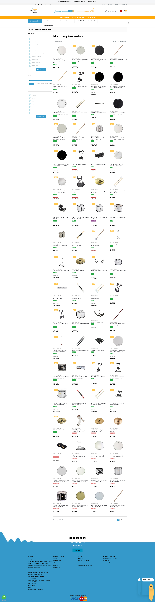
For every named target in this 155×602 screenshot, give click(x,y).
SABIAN (33, 107)
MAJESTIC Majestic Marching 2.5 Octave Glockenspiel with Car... (79, 455)
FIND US (103, 4)
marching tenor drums (36, 62)
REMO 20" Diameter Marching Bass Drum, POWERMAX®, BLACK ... (98, 60)
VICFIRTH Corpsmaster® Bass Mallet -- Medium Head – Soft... (99, 244)
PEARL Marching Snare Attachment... (99, 164)
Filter (32, 83)
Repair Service (48, 25)
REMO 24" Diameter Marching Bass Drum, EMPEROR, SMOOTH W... (98, 455)
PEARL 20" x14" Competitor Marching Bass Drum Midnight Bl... (99, 480)
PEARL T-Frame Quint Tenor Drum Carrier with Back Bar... (60, 324)
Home (31, 29)
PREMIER (33, 98)
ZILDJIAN (33, 113)
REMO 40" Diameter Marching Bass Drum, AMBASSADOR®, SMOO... (80, 480)
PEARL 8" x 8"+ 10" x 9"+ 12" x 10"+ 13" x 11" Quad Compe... (61, 297)
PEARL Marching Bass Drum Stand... (117, 244)
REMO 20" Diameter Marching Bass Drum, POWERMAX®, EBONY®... (98, 86)
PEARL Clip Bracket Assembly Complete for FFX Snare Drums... (60, 244)
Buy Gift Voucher (82, 564)
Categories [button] (31, 33)
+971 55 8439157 (32, 578)
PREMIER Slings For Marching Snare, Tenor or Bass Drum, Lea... (80, 430)
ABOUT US (110, 4)
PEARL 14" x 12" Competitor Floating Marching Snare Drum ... (61, 505)
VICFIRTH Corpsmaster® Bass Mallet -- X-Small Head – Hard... (80, 138)
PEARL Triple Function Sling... (97, 322)
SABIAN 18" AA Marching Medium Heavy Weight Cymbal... (98, 430)
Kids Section (92, 21)
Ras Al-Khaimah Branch (37, 569)
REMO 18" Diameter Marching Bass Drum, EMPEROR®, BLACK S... (117, 86)
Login (54, 562)
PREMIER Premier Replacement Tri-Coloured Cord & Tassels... (61, 351)
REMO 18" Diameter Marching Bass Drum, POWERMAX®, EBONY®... (61, 165)
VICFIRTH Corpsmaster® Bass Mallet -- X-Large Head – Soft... (99, 297)
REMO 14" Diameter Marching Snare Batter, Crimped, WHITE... (99, 505)
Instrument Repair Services (85, 565)
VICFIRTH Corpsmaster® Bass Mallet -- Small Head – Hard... (118, 505)
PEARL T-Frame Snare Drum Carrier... (80, 86)
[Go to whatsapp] (4, 597)
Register (55, 564)
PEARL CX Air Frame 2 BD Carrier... (79, 164)
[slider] (29, 80)
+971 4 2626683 (32, 585)
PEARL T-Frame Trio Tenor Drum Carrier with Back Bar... (117, 404)
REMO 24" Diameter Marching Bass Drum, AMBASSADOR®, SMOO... (117, 138)
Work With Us (56, 567)
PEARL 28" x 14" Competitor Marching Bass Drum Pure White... (118, 271)
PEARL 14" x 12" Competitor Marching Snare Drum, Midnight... (118, 480)
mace (33, 38)
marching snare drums (36, 56)
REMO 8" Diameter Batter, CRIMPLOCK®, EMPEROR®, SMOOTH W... (61, 61)
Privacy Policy (106, 560)
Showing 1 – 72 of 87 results (119, 41)
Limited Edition (80, 21)
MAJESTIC (34, 95)
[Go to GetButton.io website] (3, 600)
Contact (55, 565)
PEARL (33, 101)
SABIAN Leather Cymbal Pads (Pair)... (61, 455)
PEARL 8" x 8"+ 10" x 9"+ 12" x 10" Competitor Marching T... (79, 377)
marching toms (35, 65)
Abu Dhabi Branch (35, 567)
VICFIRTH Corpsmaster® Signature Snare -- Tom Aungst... (117, 324)
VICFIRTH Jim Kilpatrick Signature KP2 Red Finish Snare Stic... (80, 404)
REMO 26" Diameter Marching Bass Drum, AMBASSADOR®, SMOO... (117, 455)
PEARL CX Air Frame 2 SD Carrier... (98, 376)
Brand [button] (30, 90)
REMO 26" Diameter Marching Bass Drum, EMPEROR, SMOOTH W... (117, 351)
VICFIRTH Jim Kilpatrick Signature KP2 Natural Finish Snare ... (80, 244)
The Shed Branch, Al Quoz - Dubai (43, 561)
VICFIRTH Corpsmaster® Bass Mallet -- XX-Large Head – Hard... (99, 404)
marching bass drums (36, 41)
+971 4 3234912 (48, 4)
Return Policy (106, 562)
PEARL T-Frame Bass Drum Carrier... (118, 297)
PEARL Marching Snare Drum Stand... (61, 270)
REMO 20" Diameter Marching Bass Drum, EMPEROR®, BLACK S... (117, 113)
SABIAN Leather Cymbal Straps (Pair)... (80, 350)
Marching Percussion (43, 29)
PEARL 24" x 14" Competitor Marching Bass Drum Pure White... (80, 218)
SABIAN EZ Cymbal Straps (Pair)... (98, 350)
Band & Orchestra (57, 58)
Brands (55, 558)
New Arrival (69, 21)
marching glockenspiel (36, 47)
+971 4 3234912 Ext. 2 (33, 582)
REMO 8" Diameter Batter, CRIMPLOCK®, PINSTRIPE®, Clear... (60, 113)
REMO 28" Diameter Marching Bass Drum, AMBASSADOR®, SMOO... (61, 480)
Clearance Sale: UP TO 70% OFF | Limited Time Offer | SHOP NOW (77, 17)
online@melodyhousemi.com (35, 589)
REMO (33, 104)
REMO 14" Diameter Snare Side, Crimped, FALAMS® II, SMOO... (117, 165)
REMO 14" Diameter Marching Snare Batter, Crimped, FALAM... (61, 191)
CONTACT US (124, 4)
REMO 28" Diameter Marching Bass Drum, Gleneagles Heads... (61, 138)
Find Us (80, 562)
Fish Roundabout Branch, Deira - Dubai (41, 565)
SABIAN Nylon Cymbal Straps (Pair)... (99, 112)
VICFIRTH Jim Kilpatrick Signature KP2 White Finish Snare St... (80, 297)
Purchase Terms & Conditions (110, 558)
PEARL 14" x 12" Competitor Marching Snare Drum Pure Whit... (99, 138)
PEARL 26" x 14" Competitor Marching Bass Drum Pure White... (99, 218)
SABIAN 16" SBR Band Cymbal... (79, 270)
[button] (125, 10)
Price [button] (29, 75)
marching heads (35, 50)
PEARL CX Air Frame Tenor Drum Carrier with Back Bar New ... (117, 377)
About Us (80, 558)
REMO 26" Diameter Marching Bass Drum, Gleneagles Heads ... (80, 60)
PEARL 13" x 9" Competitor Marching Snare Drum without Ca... (61, 377)
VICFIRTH (33, 110)
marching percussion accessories (38, 53)
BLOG (116, 4)
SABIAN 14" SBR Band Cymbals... (60, 430)
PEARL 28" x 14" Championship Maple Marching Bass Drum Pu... (80, 324)
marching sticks (35, 59)
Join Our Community (83, 560)
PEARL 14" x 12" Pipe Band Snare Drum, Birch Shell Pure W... (60, 404)
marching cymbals (35, 44)
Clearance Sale (58, 21)
